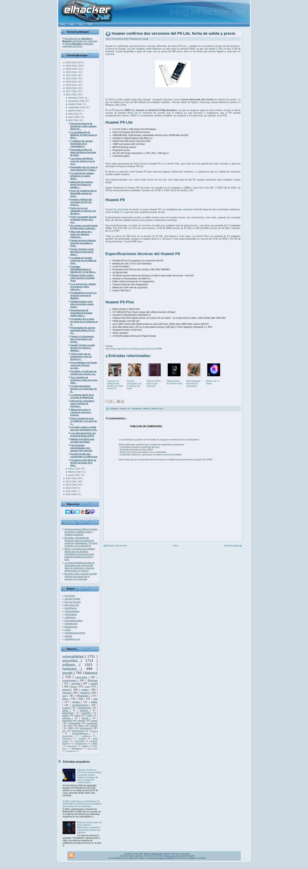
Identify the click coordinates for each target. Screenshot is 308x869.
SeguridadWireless (81, 733)
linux (74, 686)
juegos (94, 720)
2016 (68, 94)
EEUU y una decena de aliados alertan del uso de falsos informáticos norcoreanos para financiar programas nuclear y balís (80, 554)
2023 (68, 72)
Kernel (86, 718)
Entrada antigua (232, 545)
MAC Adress (93, 748)
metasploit (79, 741)
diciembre (73, 98)
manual (66, 692)
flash (81, 726)
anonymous (86, 728)
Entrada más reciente (116, 545)
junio (71, 114)
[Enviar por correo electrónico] (107, 401)
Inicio (175, 545)
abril (70, 120)
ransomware (70, 680)
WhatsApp (83, 695)
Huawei (122, 408)
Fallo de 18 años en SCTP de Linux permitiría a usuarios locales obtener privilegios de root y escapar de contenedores (89, 776)
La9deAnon (70, 617)
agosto (71, 110)
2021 (68, 78)
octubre (72, 104)
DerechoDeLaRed (73, 620)
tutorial (66, 689)
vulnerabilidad (73, 656)
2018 (68, 88)
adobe (65, 715)
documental (68, 736)
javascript (67, 720)
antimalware (77, 748)
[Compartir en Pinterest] (122, 401)
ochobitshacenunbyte (75, 633)
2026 (68, 62)
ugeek (68, 630)
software (70, 664)
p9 (128, 408)
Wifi (81, 698)
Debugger (67, 738)
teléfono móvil (157, 408)
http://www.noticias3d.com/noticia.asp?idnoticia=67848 (133, 348)
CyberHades (71, 614)
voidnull (68, 636)
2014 (68, 481)
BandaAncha (71, 627)
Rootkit (82, 738)
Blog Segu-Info (72, 605)
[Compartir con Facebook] (118, 401)
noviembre (73, 101)
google (68, 673)
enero (71, 475)
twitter (94, 701)
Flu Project (70, 596)
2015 (68, 478)
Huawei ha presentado (116, 209)
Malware (91, 673)
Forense (94, 731)
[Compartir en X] (115, 401)
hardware (71, 669)
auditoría (86, 736)
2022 (68, 75)
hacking (85, 692)
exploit (94, 683)
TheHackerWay (72, 611)
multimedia (92, 723)
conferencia (78, 731)
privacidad (82, 677)
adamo (85, 746)
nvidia (85, 689)
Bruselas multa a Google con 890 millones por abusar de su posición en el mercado (81, 576)
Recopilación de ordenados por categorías (79, 39)
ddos (65, 698)
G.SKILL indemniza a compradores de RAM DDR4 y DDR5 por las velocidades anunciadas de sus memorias (82, 804)
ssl (64, 731)
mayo (71, 117)
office (78, 715)
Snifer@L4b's (71, 623)
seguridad (71, 660)
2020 (68, 82)
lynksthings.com (72, 639)
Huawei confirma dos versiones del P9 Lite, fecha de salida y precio (173, 33)
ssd (64, 695)
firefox (66, 710)
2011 (68, 491)
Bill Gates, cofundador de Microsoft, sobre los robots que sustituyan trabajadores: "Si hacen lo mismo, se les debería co (81, 542)
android (76, 683)
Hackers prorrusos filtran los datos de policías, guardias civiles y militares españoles (81, 532)
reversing (72, 746)
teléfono (146, 408)
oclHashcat (71, 751)
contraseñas (74, 723)
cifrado (76, 701)
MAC (71, 728)
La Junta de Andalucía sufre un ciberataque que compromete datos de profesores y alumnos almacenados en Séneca (79, 567)
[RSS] (71, 855)
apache (82, 720)
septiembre (74, 107)
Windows (93, 680)
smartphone (136, 408)
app (95, 698)
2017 (68, 91)
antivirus (67, 718)
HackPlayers (71, 608)
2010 (68, 494)
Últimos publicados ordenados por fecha (77, 45)
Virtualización (81, 743)
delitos (95, 743)
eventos (94, 726)
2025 (68, 65)
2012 (68, 488)
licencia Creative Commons (162, 858)
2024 (68, 69)
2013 (68, 484)
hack (89, 715)
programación (80, 705)
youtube (66, 708)
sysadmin (86, 713)
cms (70, 726)
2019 (68, 85)
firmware (85, 710)
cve (87, 686)
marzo (71, 468)
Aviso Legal (170, 856)
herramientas (85, 708)
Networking (68, 713)
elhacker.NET (157, 854)
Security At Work (72, 599)
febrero (72, 472)
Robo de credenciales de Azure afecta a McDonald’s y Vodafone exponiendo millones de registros (89, 827)
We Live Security (73, 602)
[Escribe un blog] (111, 401)
